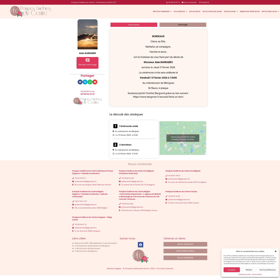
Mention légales (257, 274)
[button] (276, 251)
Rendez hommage (87, 64)
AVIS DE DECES (194, 11)
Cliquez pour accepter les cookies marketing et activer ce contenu (183, 138)
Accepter (231, 270)
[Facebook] (140, 244)
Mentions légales (79, 255)
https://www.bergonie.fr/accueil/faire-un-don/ (158, 96)
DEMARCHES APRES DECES (250, 11)
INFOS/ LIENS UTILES (269, 11)
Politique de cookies (245, 274)
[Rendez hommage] (87, 60)
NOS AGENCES (179, 11)
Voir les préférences (267, 270)
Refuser (249, 270)
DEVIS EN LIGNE (230, 11)
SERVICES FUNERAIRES (161, 11)
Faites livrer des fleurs (212, 11)
